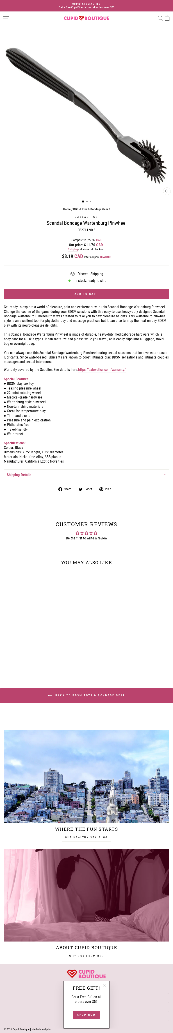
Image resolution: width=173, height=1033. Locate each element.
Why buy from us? (86, 955)
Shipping (73, 249)
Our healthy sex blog (86, 837)
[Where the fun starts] (86, 776)
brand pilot (45, 1029)
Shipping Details (19, 474)
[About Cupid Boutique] (86, 895)
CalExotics (86, 216)
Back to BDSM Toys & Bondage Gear (89, 695)
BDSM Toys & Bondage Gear (90, 209)
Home (67, 209)
